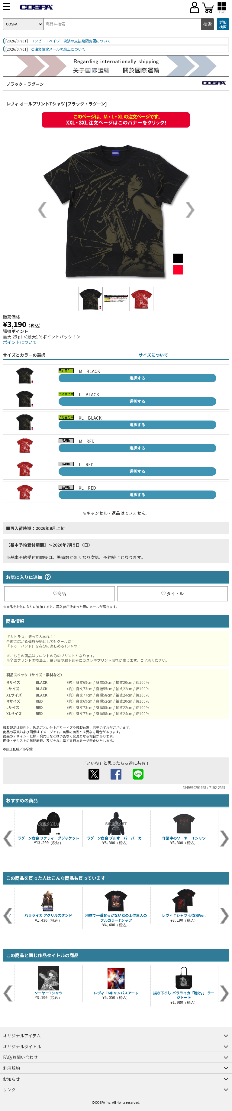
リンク (9, 1089)
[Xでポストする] (94, 778)
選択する (137, 378)
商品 (61, 593)
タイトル (175, 593)
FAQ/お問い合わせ (20, 1057)
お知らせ (11, 1079)
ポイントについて (20, 342)
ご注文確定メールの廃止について (58, 49)
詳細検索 (223, 24)
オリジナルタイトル (22, 1046)
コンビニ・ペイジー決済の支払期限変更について (71, 40)
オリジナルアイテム (22, 1036)
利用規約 (11, 1068)
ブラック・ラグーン (25, 84)
